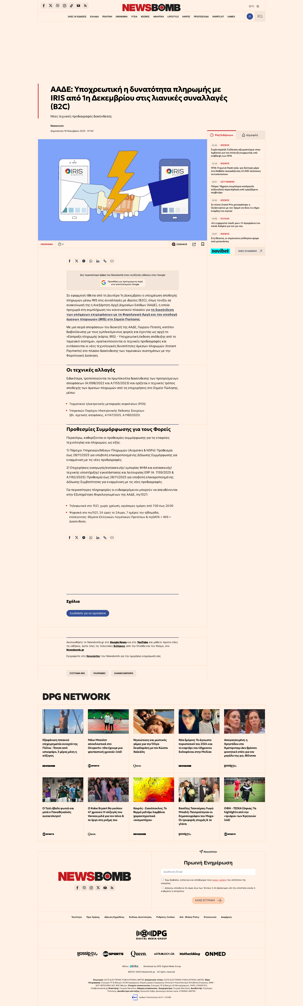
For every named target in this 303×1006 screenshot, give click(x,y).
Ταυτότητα (76, 917)
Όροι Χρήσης (93, 917)
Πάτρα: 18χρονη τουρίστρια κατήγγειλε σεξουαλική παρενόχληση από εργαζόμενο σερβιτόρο (234, 189)
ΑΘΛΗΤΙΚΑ (158, 16)
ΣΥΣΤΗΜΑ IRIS (77, 673)
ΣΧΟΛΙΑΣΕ (181, 244)
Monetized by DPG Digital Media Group (162, 966)
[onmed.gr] (215, 954)
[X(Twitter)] (51, 6)
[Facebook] (44, 6)
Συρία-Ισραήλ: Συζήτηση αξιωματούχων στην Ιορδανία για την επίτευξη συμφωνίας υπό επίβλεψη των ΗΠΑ (235, 152)
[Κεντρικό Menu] (260, 16)
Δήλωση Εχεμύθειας (114, 917)
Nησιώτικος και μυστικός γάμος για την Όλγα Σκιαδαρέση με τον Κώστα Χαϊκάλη (150, 745)
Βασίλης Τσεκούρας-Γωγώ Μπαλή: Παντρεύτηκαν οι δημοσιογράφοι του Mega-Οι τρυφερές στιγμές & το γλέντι (196, 816)
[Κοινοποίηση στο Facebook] (69, 261)
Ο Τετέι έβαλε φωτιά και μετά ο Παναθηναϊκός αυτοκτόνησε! (58, 812)
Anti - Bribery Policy (189, 917)
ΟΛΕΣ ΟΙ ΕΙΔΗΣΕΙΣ (77, 16)
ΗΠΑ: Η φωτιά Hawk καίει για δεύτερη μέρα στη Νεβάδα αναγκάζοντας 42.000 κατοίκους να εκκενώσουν (236, 171)
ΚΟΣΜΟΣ (145, 16)
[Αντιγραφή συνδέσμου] (194, 244)
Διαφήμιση (226, 917)
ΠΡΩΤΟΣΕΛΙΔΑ (201, 16)
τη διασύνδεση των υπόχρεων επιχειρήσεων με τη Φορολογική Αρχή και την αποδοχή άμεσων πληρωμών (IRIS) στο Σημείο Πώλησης (121, 314)
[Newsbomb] (95, 877)
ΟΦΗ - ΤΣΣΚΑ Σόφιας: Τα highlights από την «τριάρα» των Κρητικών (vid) (240, 814)
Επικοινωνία (210, 917)
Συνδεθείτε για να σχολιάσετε (88, 613)
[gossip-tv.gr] (87, 954)
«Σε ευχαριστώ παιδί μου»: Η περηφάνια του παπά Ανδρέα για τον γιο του (235, 225)
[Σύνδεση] (250, 16)
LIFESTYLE (173, 16)
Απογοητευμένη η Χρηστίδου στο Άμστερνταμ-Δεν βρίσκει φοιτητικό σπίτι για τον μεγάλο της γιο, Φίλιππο (240, 747)
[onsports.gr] (113, 954)
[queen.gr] (138, 954)
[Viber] (57, 6)
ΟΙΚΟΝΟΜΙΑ (122, 16)
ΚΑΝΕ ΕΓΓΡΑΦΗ (205, 900)
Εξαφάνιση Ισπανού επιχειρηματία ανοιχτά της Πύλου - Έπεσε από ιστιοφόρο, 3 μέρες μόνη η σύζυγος (60, 747)
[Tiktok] (71, 6)
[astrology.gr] (164, 954)
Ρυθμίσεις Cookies (165, 917)
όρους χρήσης (219, 880)
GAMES (231, 16)
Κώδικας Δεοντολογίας (140, 917)
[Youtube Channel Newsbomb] (78, 6)
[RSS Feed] (85, 6)
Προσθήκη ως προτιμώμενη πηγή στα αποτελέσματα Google (125, 283)
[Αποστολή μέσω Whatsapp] (91, 261)
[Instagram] (64, 6)
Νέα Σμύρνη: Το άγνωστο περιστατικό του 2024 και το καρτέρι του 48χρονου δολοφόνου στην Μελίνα (195, 745)
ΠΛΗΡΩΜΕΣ (99, 673)
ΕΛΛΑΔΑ (94, 16)
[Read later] (203, 244)
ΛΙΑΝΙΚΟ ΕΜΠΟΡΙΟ (123, 673)
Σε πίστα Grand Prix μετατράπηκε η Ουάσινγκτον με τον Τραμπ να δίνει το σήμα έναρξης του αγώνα (235, 207)
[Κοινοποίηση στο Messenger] (84, 261)
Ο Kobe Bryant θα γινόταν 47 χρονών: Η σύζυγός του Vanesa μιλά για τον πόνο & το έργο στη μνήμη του (106, 814)
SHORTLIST (218, 16)
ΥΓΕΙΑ (134, 16)
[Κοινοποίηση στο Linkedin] (98, 261)
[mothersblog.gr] (190, 954)
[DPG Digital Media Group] (151, 935)
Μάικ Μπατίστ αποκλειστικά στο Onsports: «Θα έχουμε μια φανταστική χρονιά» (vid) (105, 745)
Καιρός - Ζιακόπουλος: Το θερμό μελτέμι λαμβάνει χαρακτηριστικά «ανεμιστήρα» (150, 814)
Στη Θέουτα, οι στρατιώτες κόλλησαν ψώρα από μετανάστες (235, 240)
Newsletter (93, 656)
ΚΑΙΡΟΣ (186, 16)
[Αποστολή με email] (112, 261)
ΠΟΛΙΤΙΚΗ (107, 16)
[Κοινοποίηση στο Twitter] (77, 261)
